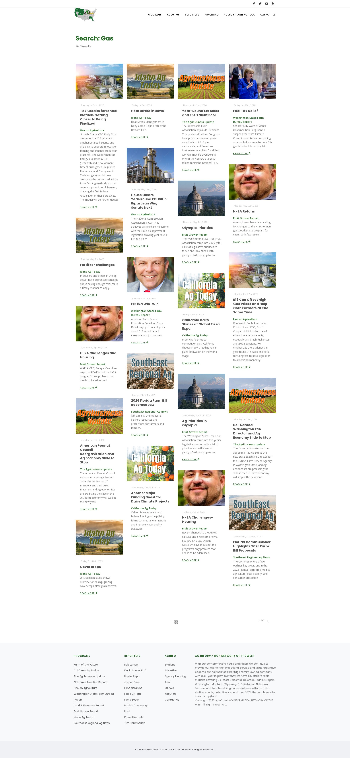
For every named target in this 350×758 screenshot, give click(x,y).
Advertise (211, 14)
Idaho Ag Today (84, 717)
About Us (173, 14)
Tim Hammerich (134, 723)
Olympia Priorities (197, 227)
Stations (170, 664)
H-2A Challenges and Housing (98, 355)
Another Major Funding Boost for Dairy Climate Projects (150, 497)
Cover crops (90, 566)
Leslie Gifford (132, 694)
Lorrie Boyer (131, 699)
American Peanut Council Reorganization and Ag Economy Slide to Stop (97, 454)
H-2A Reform (244, 211)
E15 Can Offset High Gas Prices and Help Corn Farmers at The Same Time (250, 305)
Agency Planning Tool (239, 14)
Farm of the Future (86, 664)
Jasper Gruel (132, 682)
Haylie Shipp (131, 676)
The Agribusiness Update (89, 676)
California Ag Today (86, 670)
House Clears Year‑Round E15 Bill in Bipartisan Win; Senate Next (149, 201)
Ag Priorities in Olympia (194, 423)
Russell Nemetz (133, 717)
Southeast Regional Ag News (92, 723)
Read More (87, 207)
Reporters (192, 14)
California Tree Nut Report (90, 682)
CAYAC (264, 14)
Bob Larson (131, 664)
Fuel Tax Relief (245, 111)
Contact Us (172, 699)
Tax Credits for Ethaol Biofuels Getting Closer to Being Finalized (98, 117)
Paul (127, 711)
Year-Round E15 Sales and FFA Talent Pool (200, 113)
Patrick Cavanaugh (136, 705)
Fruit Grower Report (86, 711)
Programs (154, 14)
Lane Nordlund (133, 688)
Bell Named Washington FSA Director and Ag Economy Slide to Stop (252, 431)
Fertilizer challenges (97, 264)
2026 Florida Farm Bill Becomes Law (149, 402)
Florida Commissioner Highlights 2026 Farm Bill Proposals (252, 546)
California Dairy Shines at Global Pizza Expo (201, 324)
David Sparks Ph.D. (135, 670)
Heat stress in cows (147, 111)
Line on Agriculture (85, 688)
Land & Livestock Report (89, 705)
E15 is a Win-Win (144, 304)
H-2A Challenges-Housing (197, 519)
